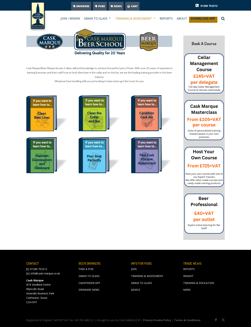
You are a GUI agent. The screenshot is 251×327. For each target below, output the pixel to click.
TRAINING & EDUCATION (198, 283)
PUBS (101, 6)
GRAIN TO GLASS (95, 19)
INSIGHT (188, 276)
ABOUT (182, 19)
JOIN (134, 269)
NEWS (118, 6)
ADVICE (135, 289)
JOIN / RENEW (70, 19)
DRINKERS (82, 6)
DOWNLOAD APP (203, 20)
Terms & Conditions (187, 320)
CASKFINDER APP (89, 283)
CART (134, 6)
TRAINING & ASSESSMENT (133, 19)
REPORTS (166, 19)
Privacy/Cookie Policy (157, 320)
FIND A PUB (86, 269)
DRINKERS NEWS (89, 289)
